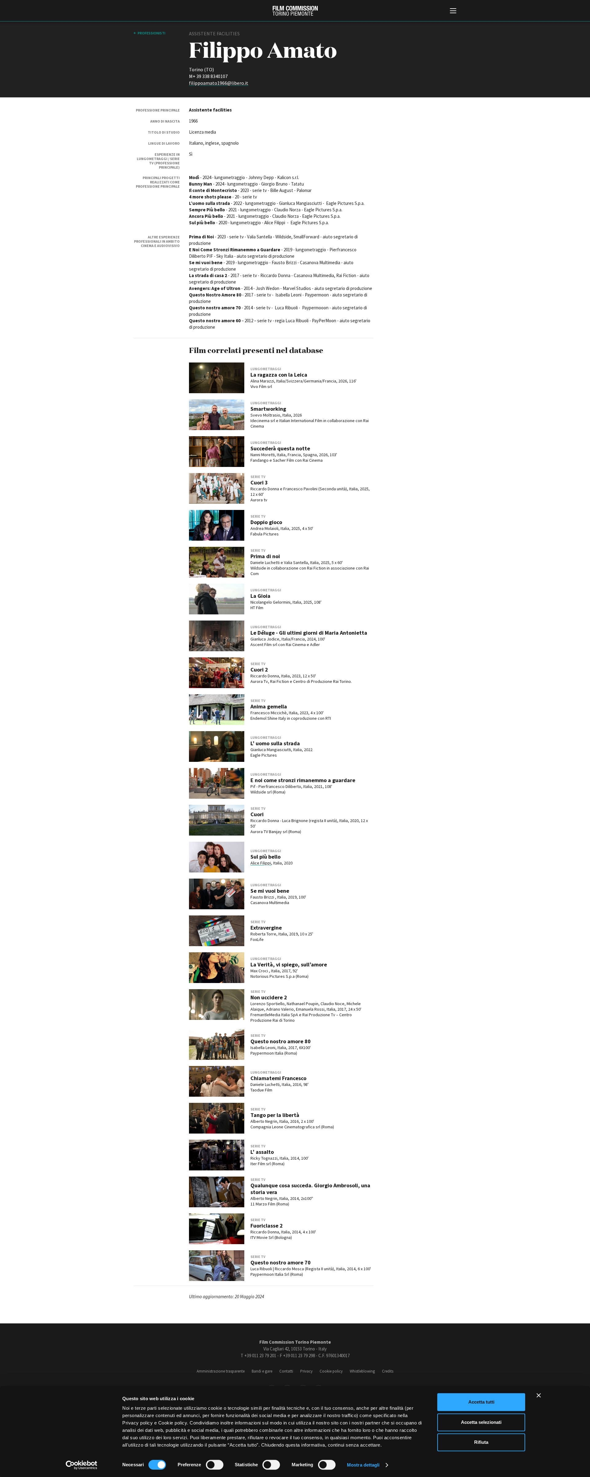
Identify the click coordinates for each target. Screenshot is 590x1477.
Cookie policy (331, 1371)
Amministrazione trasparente (221, 1371)
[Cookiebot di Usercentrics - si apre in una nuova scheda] (81, 1465)
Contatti (286, 1371)
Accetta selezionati (481, 1422)
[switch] (214, 1465)
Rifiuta (481, 1442)
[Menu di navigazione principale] (453, 11)
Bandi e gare (262, 1371)
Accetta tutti (481, 1402)
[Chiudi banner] (539, 1395)
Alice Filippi (260, 863)
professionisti (151, 33)
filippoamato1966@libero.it (218, 83)
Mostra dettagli (363, 1464)
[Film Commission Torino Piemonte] (295, 11)
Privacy (306, 1371)
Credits (387, 1371)
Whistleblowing (362, 1371)
